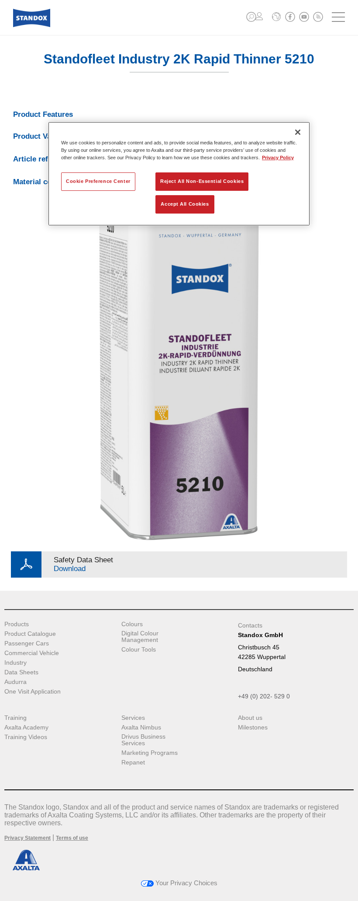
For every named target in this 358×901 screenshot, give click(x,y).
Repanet (133, 762)
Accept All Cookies (185, 204)
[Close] (297, 132)
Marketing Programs (149, 753)
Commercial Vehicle (31, 653)
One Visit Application (32, 691)
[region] (179, 174)
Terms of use (72, 838)
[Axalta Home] (31, 24)
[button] (251, 17)
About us (250, 718)
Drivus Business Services (143, 740)
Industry (15, 662)
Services (133, 718)
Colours (132, 624)
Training (15, 718)
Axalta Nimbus (141, 727)
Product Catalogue (30, 634)
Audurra (15, 682)
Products (16, 624)
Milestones (253, 727)
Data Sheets (21, 672)
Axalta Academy (26, 727)
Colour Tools (138, 649)
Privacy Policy (278, 157)
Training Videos (25, 737)
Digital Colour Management (139, 636)
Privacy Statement (27, 838)
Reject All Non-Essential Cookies (202, 181)
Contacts (250, 625)
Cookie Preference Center (98, 181)
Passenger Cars (26, 643)
